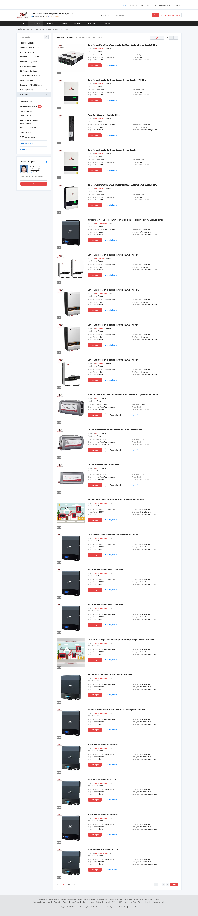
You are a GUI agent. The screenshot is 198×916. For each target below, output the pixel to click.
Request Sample (115, 415)
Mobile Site (148, 899)
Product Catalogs (28, 143)
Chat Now (36, 172)
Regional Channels (126, 899)
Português (57, 902)
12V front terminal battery (29, 71)
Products (36, 23)
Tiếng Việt (148, 902)
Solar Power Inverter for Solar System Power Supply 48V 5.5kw (117, 80)
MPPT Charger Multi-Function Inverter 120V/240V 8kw (113, 325)
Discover (77, 23)
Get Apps (164, 5)
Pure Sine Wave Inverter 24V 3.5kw (104, 115)
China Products (54, 899)
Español (49, 902)
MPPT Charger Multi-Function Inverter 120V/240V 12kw (113, 290)
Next (173, 885)
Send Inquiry (95, 65)
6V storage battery (26, 90)
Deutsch (91, 902)
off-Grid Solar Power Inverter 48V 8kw (105, 604)
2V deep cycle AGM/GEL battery (31, 85)
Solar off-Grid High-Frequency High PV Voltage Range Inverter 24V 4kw (121, 639)
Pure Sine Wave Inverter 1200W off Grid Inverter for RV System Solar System (123, 395)
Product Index (138, 899)
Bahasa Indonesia (159, 902)
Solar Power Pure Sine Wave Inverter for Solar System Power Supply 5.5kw (122, 185)
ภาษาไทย (133, 902)
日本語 (120, 902)
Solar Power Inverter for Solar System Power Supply (112, 150)
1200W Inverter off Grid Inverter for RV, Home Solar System (115, 430)
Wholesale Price (102, 899)
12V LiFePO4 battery (27, 52)
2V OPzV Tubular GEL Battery (30, 76)
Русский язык (75, 902)
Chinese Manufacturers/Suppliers (71, 899)
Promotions (106, 23)
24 (64, 885)
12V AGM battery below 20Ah (30, 61)
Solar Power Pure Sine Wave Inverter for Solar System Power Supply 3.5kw (122, 45)
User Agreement (112, 907)
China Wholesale (89, 899)
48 (74, 885)
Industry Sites (114, 899)
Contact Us (91, 23)
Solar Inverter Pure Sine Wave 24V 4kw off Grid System (113, 534)
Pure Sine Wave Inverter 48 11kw (103, 849)
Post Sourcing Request (172, 15)
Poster (24, 149)
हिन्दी (126, 902)
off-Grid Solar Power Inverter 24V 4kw (105, 569)
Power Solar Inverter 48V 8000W (103, 744)
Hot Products (43, 899)
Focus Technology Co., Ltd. (84, 907)
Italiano (84, 902)
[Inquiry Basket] (155, 5)
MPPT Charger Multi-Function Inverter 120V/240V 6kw (113, 360)
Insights (156, 899)
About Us (50, 23)
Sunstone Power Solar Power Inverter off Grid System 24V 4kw (116, 709)
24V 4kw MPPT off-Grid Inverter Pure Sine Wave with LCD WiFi (116, 499)
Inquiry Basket (112, 65)
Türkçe (140, 902)
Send (34, 184)
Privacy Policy (133, 907)
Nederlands (99, 902)
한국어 (114, 902)
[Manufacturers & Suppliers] (31, 4)
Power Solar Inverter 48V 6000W (103, 814)
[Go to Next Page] (176, 37)
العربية (108, 902)
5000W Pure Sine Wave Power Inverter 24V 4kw (110, 674)
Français (65, 902)
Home (22, 23)
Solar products (25, 94)
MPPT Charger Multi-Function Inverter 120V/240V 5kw (113, 255)
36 (69, 885)
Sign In (123, 5)
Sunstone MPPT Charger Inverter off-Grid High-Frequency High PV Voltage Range (125, 220)
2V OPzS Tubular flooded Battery (31, 80)
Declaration (122, 907)
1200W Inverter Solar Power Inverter (104, 464)
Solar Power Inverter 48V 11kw (102, 779)
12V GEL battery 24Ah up (29, 66)
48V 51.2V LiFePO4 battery (29, 47)
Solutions (63, 23)
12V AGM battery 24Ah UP (29, 57)
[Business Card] (46, 161)
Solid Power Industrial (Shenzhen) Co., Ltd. (51, 13)
